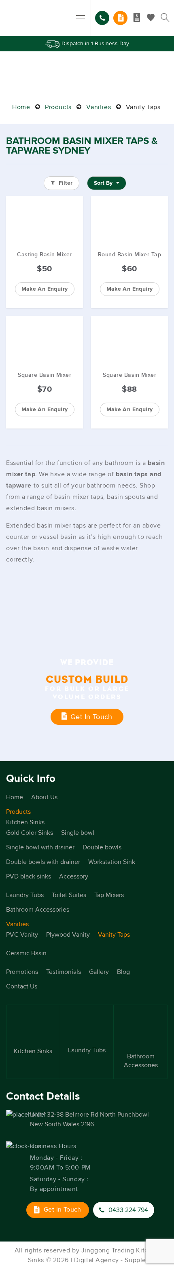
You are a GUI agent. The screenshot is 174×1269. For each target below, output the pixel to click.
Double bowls (102, 847)
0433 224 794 (102, 18)
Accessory (73, 876)
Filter (64, 182)
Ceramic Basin (26, 953)
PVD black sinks (28, 876)
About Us (44, 797)
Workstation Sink (111, 862)
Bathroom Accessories (37, 910)
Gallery (99, 972)
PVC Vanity (22, 935)
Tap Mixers (109, 895)
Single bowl (77, 833)
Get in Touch (91, 716)
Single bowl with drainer (40, 847)
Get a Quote (120, 18)
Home (21, 107)
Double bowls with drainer (43, 862)
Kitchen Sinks (25, 822)
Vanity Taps (114, 935)
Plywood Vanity (68, 935)
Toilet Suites (69, 895)
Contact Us (21, 986)
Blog (123, 972)
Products (58, 107)
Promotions (22, 972)
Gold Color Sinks (29, 833)
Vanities (98, 107)
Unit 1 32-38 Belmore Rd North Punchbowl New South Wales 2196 (89, 1119)
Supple (135, 1260)
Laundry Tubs (25, 895)
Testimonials (63, 972)
